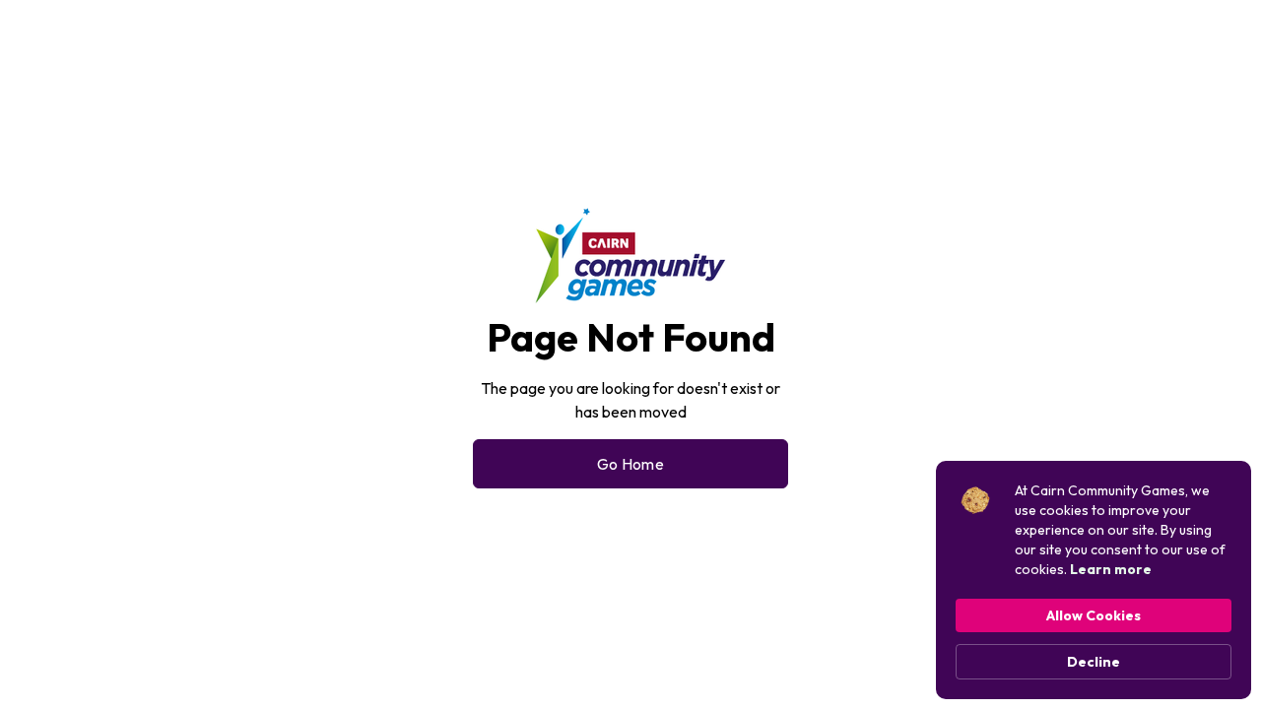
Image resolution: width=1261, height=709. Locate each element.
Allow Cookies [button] (1093, 615)
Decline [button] (1093, 662)
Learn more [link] (1111, 569)
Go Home (630, 464)
